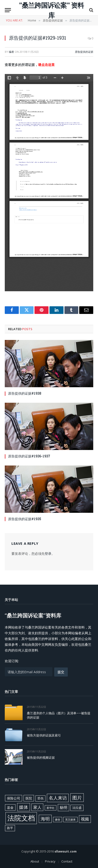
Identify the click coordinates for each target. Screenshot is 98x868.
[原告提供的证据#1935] (49, 489)
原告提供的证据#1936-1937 (29, 456)
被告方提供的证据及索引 (44, 735)
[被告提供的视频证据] (14, 757)
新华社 (50, 808)
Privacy (50, 861)
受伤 (40, 798)
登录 (48, 553)
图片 (77, 797)
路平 (10, 828)
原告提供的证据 (84, 51)
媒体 (23, 807)
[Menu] (8, 10)
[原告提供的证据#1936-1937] (49, 426)
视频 (85, 819)
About (34, 861)
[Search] (90, 10)
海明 (45, 819)
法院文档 (21, 818)
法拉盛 (77, 807)
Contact (66, 861)
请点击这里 (46, 64)
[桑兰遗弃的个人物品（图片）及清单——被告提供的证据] (14, 712)
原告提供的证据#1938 (24, 393)
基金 (10, 807)
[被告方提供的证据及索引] (14, 734)
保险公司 (13, 798)
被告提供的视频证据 (41, 757)
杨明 (63, 807)
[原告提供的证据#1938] (49, 363)
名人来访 (58, 797)
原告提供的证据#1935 (24, 519)
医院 (28, 798)
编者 (11, 51)
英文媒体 (70, 819)
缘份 (57, 819)
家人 (37, 807)
